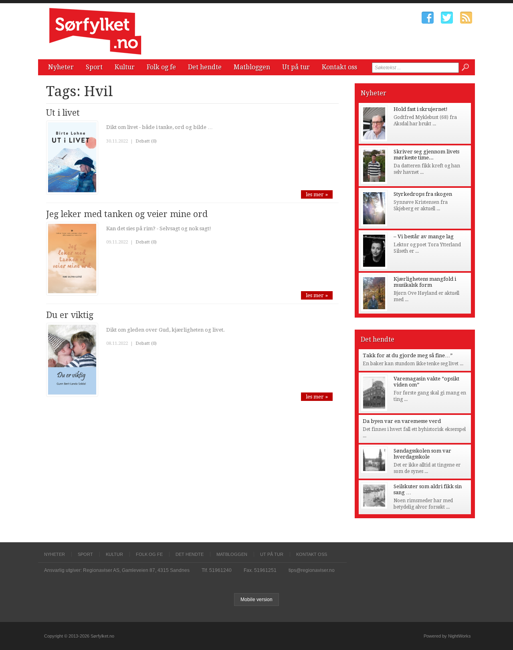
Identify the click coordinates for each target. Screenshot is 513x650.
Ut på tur (296, 67)
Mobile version (256, 599)
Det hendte (205, 67)
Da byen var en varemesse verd (402, 421)
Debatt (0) (146, 141)
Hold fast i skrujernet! (421, 109)
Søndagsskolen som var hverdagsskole (422, 454)
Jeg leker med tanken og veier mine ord (127, 214)
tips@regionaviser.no (312, 570)
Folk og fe (161, 67)
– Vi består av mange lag (424, 236)
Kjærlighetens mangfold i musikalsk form (425, 282)
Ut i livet (63, 113)
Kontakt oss (339, 67)
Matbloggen (252, 67)
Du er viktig (69, 315)
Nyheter (61, 67)
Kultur (125, 67)
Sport (94, 67)
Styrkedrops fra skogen (423, 194)
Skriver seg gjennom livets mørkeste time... (426, 155)
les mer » (317, 194)
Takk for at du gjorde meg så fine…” (407, 355)
